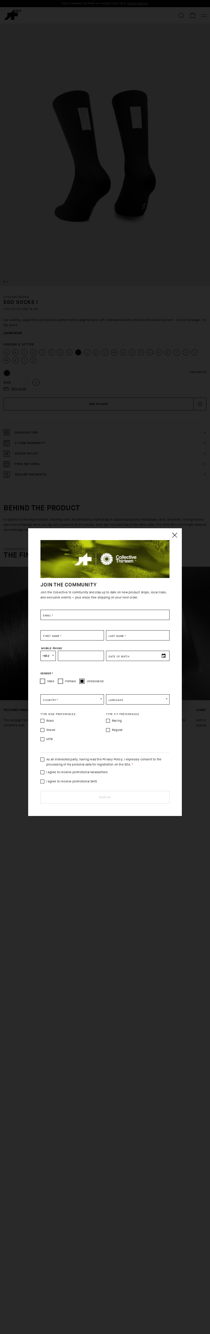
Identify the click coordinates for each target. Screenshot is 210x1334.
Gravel (50, 730)
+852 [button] (45, 656)
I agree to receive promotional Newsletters (77, 772)
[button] (72, 699)
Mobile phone (51, 648)
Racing (117, 721)
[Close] (174, 535)
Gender (46, 673)
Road (50, 721)
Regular (117, 730)
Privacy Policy (112, 759)
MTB (49, 739)
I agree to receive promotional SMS (71, 781)
